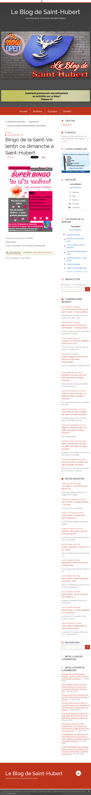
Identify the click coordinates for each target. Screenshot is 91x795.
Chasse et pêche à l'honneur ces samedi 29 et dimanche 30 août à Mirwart (75, 697)
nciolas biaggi (67, 356)
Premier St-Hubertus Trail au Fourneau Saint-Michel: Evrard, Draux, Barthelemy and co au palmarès (75, 715)
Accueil (23, 111)
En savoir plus (11, 793)
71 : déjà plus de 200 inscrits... (15, 121)
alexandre (65, 325)
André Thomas (68, 393)
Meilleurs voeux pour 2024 (75, 342)
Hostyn (64, 462)
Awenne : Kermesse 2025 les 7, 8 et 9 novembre (75, 532)
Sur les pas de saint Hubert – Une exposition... (75, 310)
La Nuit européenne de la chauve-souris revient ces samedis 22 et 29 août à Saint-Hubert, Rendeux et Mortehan (75, 750)
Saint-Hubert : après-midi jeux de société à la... (74, 595)
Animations (37, 252)
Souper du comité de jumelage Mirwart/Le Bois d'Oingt (26, 125)
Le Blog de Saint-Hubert (45, 11)
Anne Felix (66, 412)
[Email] (78, 773)
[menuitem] (23, 111)
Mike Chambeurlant (70, 443)
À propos (52, 111)
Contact (67, 111)
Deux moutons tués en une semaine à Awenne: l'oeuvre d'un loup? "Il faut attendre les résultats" (74, 687)
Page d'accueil (34, 121)
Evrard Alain (66, 309)
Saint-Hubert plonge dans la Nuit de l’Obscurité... (73, 626)
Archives (37, 111)
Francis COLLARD (69, 341)
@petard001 (66, 124)
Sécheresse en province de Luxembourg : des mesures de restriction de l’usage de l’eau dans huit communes (75, 727)
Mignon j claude (68, 427)
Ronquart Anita (68, 375)
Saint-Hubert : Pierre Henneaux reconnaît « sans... (75, 579)
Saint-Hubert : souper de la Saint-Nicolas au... (73, 516)
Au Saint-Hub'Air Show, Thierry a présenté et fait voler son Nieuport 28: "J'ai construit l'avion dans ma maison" (75, 706)
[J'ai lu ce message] (89, 791)
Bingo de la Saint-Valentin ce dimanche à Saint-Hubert (29, 146)
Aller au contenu (7, 4)
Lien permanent (14, 252)
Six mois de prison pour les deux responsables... (74, 359)
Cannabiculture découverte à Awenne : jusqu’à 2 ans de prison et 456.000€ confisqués (75, 676)
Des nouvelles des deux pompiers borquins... (74, 377)
